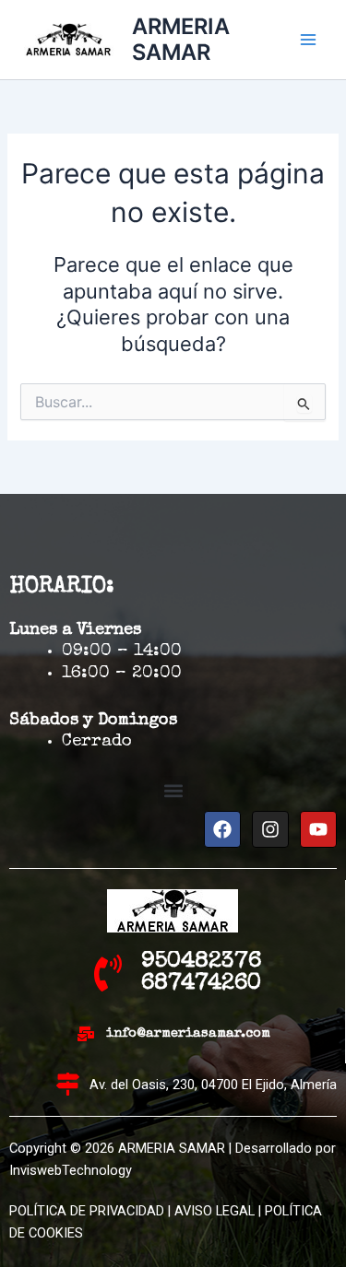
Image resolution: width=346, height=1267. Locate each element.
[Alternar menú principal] (308, 39)
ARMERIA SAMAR (181, 39)
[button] (173, 791)
